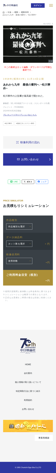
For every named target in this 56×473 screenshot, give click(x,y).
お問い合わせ (28, 409)
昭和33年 (25, 12)
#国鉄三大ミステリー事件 (25, 123)
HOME (28, 364)
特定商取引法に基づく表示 (28, 391)
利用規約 (28, 400)
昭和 (16, 12)
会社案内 (28, 373)
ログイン (38, 5)
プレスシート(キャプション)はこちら (20, 115)
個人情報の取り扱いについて (28, 382)
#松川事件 (8, 123)
